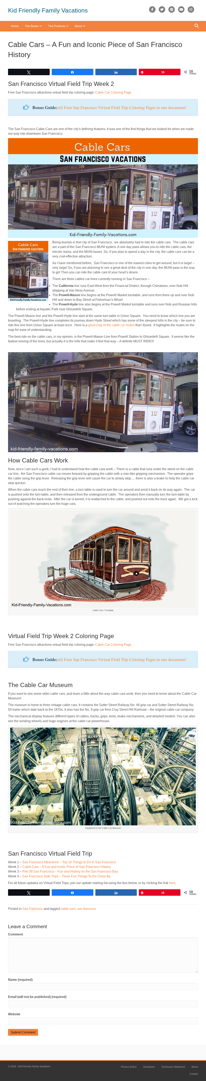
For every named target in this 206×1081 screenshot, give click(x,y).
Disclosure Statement (173, 1066)
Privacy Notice (129, 1066)
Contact (194, 1074)
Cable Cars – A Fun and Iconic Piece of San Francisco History (66, 867)
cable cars (68, 908)
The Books (32, 26)
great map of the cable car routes (111, 325)
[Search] (195, 25)
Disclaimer (149, 1066)
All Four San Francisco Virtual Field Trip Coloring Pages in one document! (121, 107)
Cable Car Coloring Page (113, 92)
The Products (56, 26)
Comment (15, 934)
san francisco (86, 908)
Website (14, 1014)
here (172, 883)
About (78, 26)
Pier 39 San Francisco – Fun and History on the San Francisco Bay (70, 871)
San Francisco (32, 908)
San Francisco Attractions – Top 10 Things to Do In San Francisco (69, 862)
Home (15, 26)
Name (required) (20, 979)
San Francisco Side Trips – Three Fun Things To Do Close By (66, 876)
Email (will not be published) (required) (37, 997)
